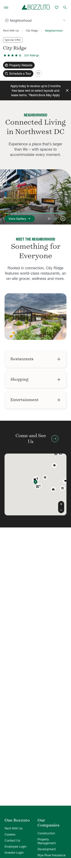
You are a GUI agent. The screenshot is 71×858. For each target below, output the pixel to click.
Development (46, 849)
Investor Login (14, 852)
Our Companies (48, 823)
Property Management (46, 841)
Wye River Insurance (51, 855)
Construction (46, 833)
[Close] (67, 90)
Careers (10, 834)
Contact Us (12, 840)
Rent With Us (11, 30)
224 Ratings (31, 55)
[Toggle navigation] (6, 8)
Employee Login (16, 846)
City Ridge (32, 30)
